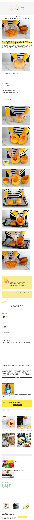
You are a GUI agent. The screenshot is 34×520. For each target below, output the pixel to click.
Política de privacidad (11, 368)
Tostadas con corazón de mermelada (8, 430)
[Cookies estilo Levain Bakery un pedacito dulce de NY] (9, 440)
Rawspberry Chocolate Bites (19, 470)
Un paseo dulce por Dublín (21, 448)
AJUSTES (3, 519)
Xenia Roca (8, 326)
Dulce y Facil (17, 8)
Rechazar (25, 516)
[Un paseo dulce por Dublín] (24, 440)
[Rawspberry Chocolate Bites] (8, 474)
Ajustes (30, 516)
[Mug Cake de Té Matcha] (27, 506)
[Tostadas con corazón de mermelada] (9, 422)
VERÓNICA (7, 316)
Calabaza (17, 306)
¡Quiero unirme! (17, 404)
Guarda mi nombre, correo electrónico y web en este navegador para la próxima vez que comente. (16, 365)
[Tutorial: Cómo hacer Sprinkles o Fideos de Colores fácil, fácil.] (8, 464)
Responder (4, 323)
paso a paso (21, 306)
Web (2, 361)
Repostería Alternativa (19, 305)
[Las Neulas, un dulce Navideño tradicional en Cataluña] (24, 422)
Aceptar (20, 516)
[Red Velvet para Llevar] (7, 506)
